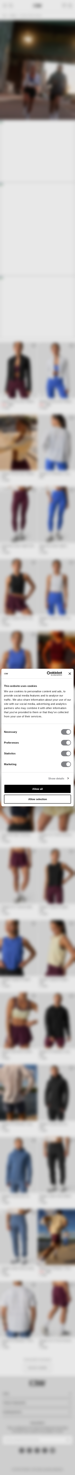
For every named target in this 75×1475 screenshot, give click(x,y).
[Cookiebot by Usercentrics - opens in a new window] (47, 673)
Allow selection (37, 799)
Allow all (37, 788)
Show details (56, 778)
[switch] (66, 743)
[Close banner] (70, 673)
